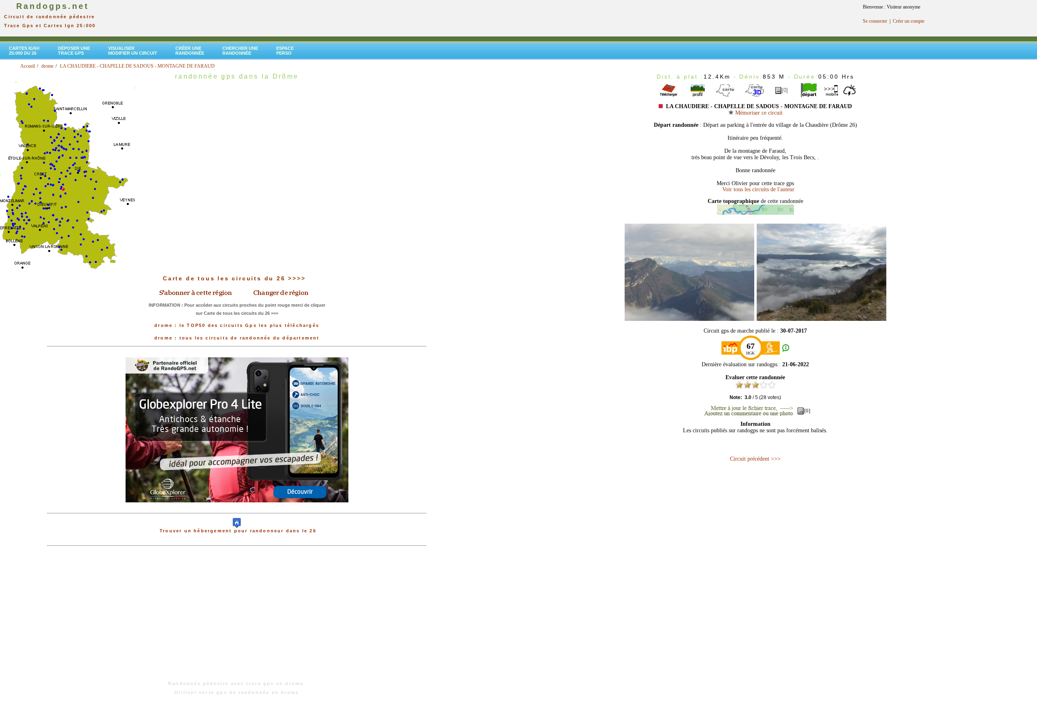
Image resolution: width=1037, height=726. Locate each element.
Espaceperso (285, 51)
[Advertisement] (237, 617)
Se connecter (875, 21)
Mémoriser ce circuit (758, 113)
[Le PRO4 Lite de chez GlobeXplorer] (237, 509)
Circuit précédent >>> (755, 459)
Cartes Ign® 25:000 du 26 (24, 51)
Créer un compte (908, 21)
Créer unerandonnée (189, 51)
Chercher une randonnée (240, 51)
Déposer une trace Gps (74, 51)
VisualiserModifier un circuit (132, 51)
